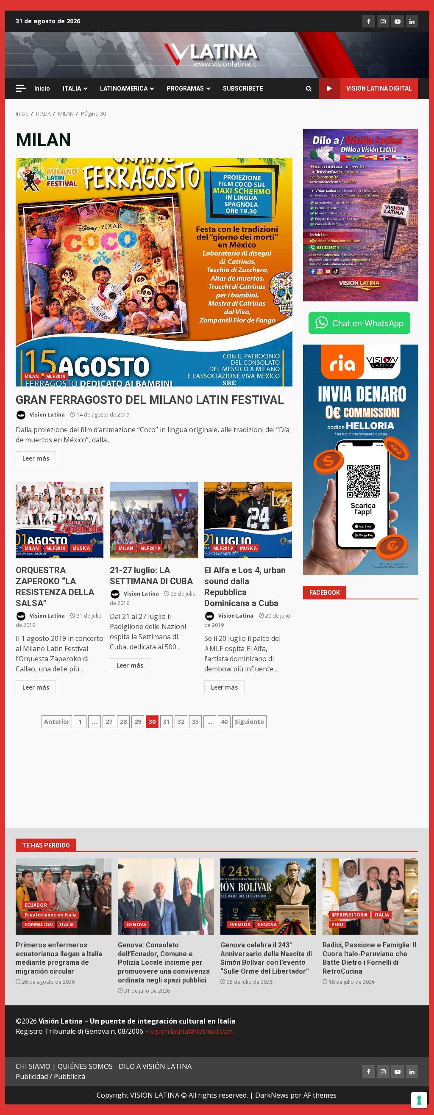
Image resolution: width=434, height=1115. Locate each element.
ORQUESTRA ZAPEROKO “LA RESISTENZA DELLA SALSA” (59, 520)
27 (109, 722)
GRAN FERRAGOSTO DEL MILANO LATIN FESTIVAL (154, 272)
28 (123, 722)
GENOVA (136, 924)
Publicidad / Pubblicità (50, 1076)
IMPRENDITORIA (349, 915)
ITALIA (72, 88)
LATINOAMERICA (123, 88)
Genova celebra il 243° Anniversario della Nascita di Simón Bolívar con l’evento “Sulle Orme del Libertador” (268, 896)
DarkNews (272, 1095)
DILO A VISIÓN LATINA (155, 1066)
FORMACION (39, 924)
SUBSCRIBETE (243, 88)
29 (137, 722)
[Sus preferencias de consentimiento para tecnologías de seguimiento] (419, 1100)
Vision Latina (46, 414)
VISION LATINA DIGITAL (379, 88)
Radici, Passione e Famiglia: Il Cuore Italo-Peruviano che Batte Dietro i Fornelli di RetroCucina (370, 896)
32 (181, 722)
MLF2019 (56, 376)
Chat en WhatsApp (367, 323)
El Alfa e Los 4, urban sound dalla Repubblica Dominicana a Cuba (248, 520)
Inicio (42, 88)
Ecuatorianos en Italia (51, 915)
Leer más (35, 458)
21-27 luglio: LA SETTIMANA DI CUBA (154, 520)
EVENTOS (239, 924)
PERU (337, 924)
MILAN (32, 376)
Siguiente (249, 722)
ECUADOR (36, 905)
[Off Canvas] (21, 88)
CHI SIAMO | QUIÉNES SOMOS (64, 1066)
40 (224, 722)
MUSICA (81, 548)
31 (166, 722)
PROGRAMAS (185, 88)
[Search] (309, 89)
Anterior (57, 722)
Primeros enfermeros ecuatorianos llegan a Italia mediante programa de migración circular (63, 896)
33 (195, 722)
